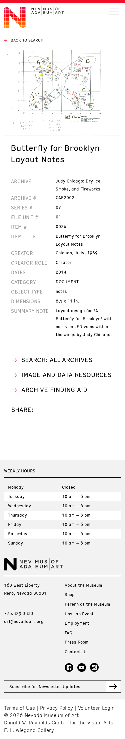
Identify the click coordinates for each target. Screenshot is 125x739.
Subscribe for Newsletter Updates (44, 686)
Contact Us (76, 651)
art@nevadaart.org (24, 621)
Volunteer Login (96, 708)
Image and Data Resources (66, 374)
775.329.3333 (18, 613)
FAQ (68, 632)
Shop (70, 594)
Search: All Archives (56, 359)
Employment (77, 623)
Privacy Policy (56, 708)
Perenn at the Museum (87, 604)
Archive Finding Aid (54, 389)
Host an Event (79, 613)
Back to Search (26, 40)
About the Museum (83, 585)
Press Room (76, 642)
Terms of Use (19, 708)
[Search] (114, 13)
